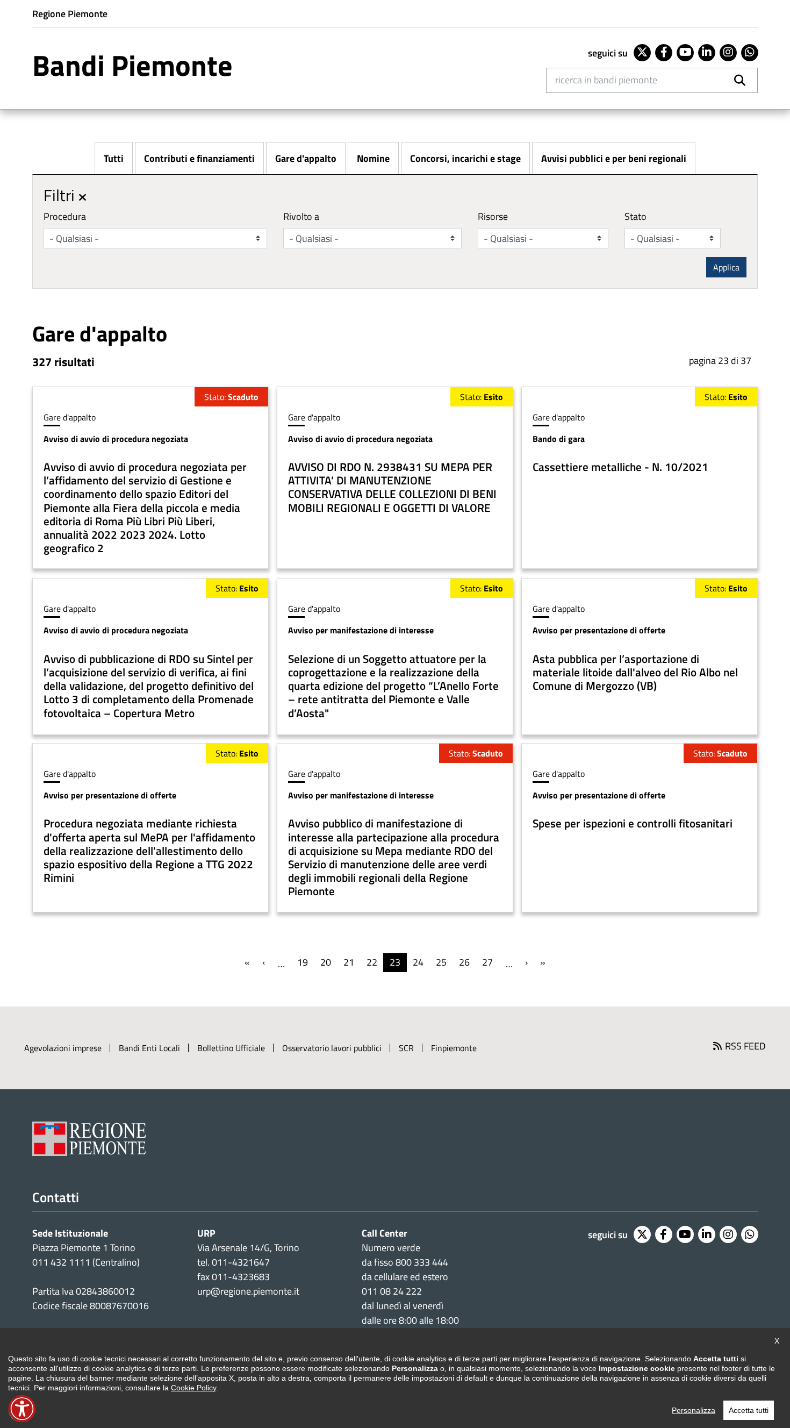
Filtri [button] (61, 195)
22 (372, 962)
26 (464, 962)
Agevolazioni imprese (63, 1048)
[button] (22, 1409)
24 (418, 962)
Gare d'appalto (305, 158)
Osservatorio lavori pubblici (332, 1048)
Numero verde (391, 1247)
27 (487, 962)
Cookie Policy (193, 1387)
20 (325, 962)
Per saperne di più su (150, 477)
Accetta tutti (749, 1410)
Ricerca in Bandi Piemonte (606, 80)
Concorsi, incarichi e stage (465, 158)
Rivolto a (301, 216)
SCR (406, 1048)
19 (302, 962)
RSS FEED (745, 1046)
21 (348, 962)
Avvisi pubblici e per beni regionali (613, 158)
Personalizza (693, 1410)
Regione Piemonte (69, 13)
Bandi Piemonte (132, 65)
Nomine (373, 158)
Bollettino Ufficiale (231, 1048)
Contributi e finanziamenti (199, 158)
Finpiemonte (454, 1048)
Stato (635, 216)
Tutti (114, 158)
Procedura (65, 216)
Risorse (493, 216)
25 (441, 962)
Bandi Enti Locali (149, 1048)
